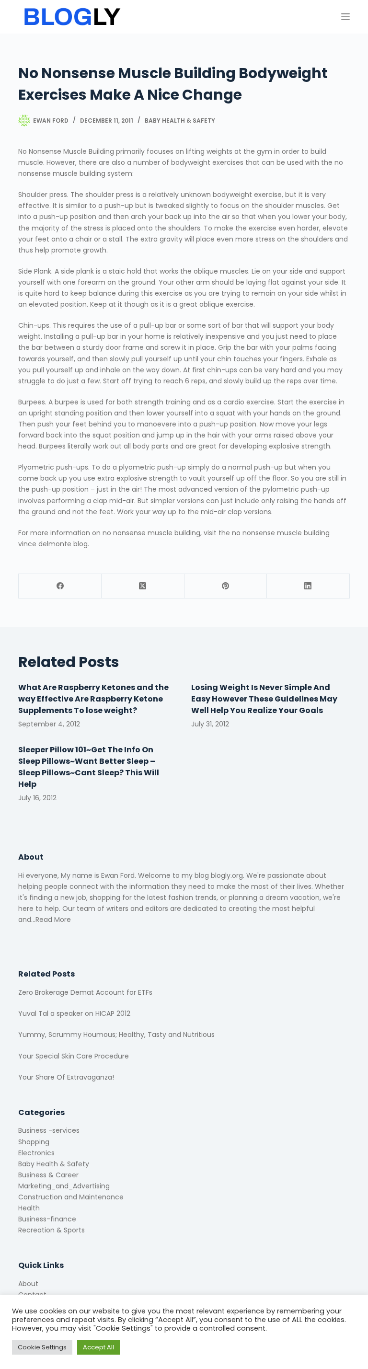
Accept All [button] (98, 1347)
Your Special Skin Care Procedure (73, 1056)
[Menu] (345, 16)
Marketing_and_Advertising (64, 1186)
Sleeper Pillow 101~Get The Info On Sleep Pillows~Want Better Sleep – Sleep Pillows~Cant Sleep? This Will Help (88, 767)
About (28, 1283)
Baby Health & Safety (180, 120)
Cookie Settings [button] (42, 1347)
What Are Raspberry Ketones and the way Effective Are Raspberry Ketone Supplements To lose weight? (93, 699)
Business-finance (47, 1219)
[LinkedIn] (308, 586)
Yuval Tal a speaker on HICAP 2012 (74, 1013)
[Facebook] (60, 586)
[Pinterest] (225, 586)
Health (29, 1208)
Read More (53, 919)
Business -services (49, 1130)
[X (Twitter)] (143, 586)
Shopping (33, 1142)
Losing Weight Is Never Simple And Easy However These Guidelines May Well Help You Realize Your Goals (264, 699)
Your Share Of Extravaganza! (66, 1077)
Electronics (36, 1153)
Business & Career (48, 1175)
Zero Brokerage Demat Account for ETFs (85, 992)
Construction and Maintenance (71, 1197)
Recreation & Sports (51, 1230)
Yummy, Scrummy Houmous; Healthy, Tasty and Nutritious (116, 1034)
